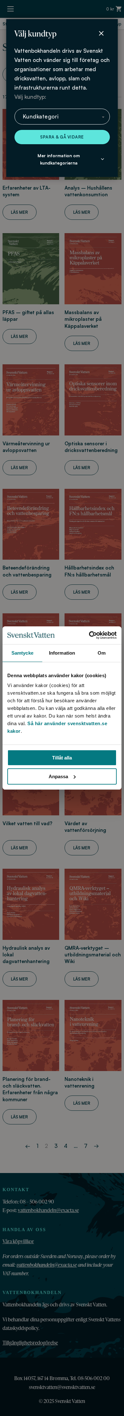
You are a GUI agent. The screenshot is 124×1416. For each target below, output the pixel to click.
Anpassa (58, 776)
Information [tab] (62, 653)
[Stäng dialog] (101, 33)
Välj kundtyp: (30, 96)
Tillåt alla (62, 757)
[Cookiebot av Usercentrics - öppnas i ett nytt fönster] (89, 635)
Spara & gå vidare (62, 136)
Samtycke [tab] (22, 653)
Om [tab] (102, 653)
